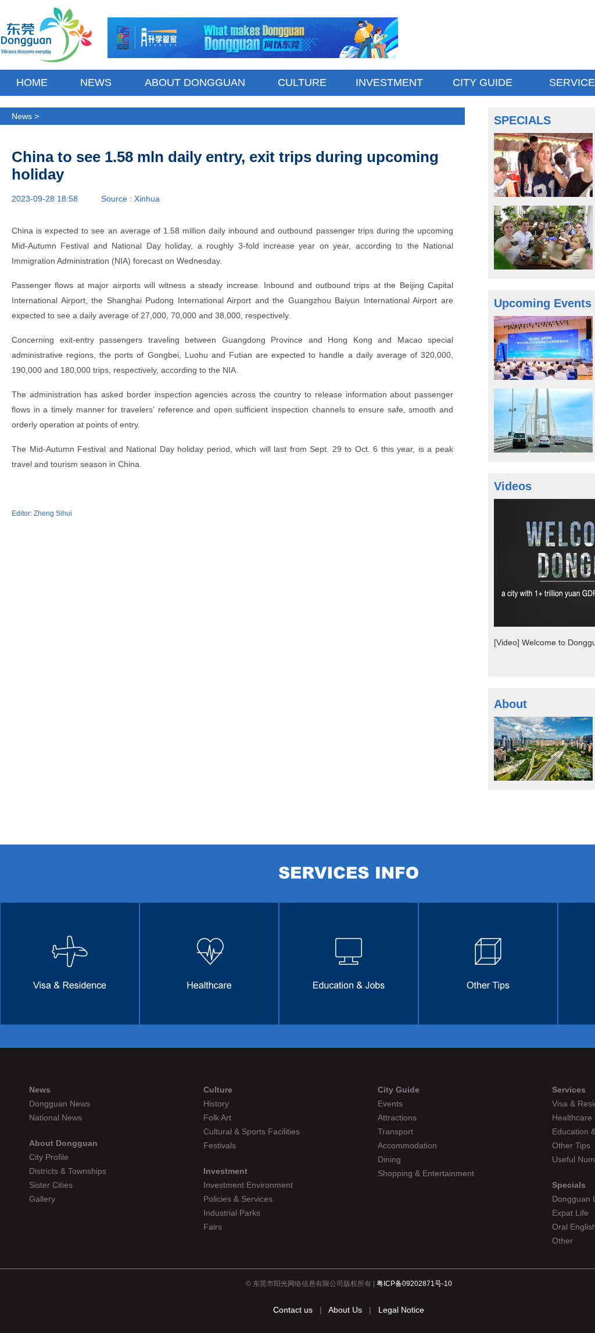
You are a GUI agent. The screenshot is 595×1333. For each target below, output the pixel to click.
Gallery (42, 1198)
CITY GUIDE (482, 82)
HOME (32, 82)
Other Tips (571, 1145)
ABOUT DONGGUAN (195, 82)
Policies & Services (238, 1198)
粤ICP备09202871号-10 (414, 1284)
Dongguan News (59, 1103)
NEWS (96, 82)
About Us (346, 1309)
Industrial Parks (231, 1212)
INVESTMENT (389, 82)
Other (562, 1240)
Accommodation (407, 1145)
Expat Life (570, 1212)
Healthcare (572, 1117)
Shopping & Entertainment (426, 1173)
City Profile (49, 1157)
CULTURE (302, 82)
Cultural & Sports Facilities (251, 1131)
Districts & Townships (67, 1171)
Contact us (293, 1309)
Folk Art (217, 1117)
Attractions (397, 1117)
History (216, 1103)
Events (390, 1103)
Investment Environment (248, 1185)
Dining (389, 1159)
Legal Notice (401, 1309)
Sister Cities (51, 1185)
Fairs (212, 1226)
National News (67, 116)
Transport (395, 1131)
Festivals (219, 1145)
